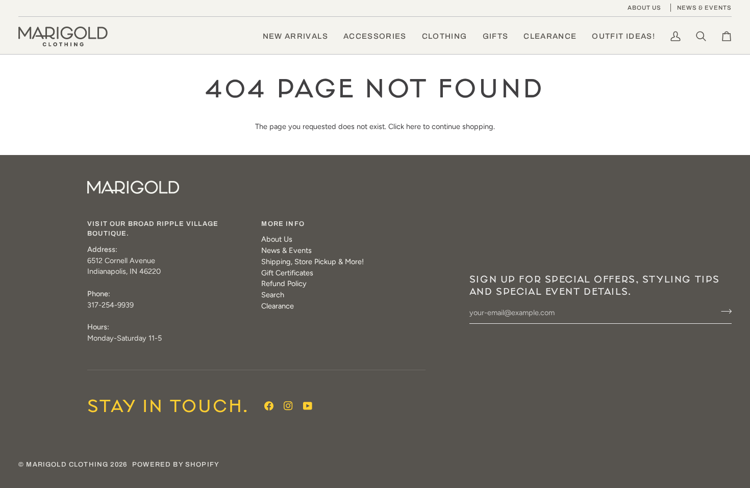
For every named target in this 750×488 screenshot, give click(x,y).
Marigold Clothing (67, 464)
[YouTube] (307, 405)
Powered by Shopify (175, 464)
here (413, 126)
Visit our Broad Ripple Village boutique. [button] (152, 229)
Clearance (277, 306)
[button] (375, 36)
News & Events (286, 250)
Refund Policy (284, 283)
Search (272, 294)
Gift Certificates (287, 272)
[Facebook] (268, 405)
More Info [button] (283, 223)
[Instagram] (288, 405)
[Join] (723, 311)
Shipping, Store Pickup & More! (312, 261)
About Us (276, 239)
